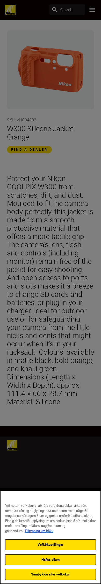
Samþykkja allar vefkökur (50, 574)
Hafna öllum (50, 559)
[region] (50, 537)
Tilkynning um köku (39, 530)
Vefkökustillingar (50, 544)
